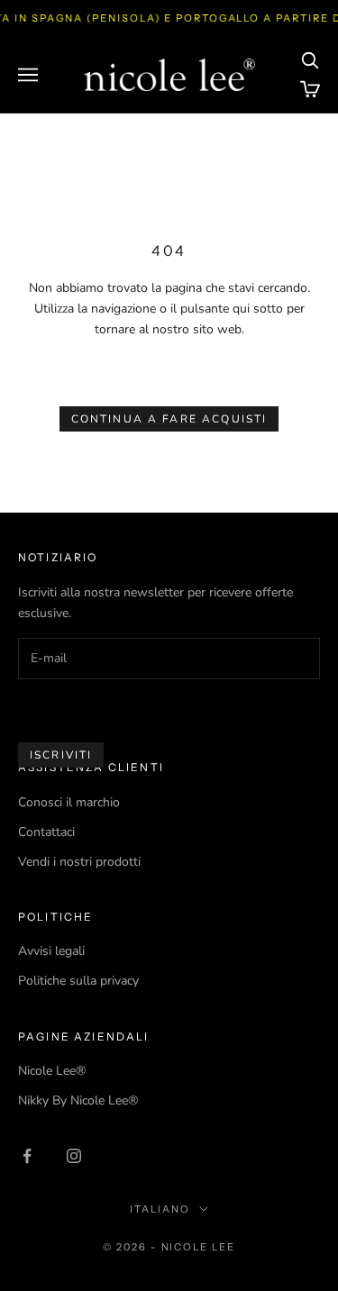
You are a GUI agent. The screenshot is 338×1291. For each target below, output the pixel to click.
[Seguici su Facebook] (27, 1156)
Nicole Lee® (52, 1070)
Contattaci (46, 832)
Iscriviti (61, 755)
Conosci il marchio (69, 802)
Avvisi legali (51, 950)
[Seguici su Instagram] (74, 1156)
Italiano (160, 1209)
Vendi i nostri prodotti (79, 861)
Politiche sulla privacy (78, 980)
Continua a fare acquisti (169, 419)
